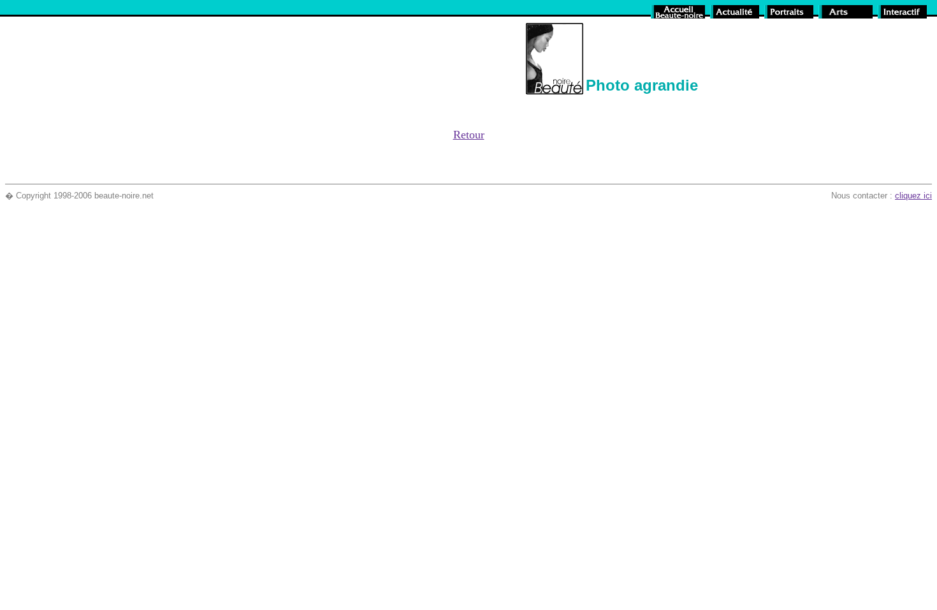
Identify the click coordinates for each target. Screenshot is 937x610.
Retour (468, 134)
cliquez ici (913, 195)
